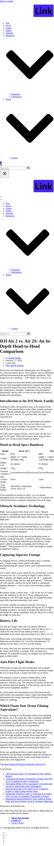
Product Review (36, 764)
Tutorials (9, 33)
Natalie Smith (14, 358)
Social (8, 25)
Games (9, 28)
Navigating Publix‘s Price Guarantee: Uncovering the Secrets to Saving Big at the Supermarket (29, 785)
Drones (25, 764)
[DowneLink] (27, 11)
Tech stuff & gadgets (15, 365)
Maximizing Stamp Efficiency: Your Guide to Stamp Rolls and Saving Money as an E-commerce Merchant (29, 800)
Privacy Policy (17, 823)
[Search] (1, 165)
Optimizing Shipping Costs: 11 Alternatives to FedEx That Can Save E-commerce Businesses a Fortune (29, 795)
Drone (19, 764)
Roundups (15, 94)
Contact (14, 158)
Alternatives (16, 96)
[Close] (4, 174)
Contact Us (16, 820)
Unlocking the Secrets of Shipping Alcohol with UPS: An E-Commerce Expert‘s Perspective (29, 780)
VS (44, 764)
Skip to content (6, 1)
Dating (8, 30)
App (7, 23)
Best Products (11, 764)
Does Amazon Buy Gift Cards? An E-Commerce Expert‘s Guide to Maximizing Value (27, 790)
